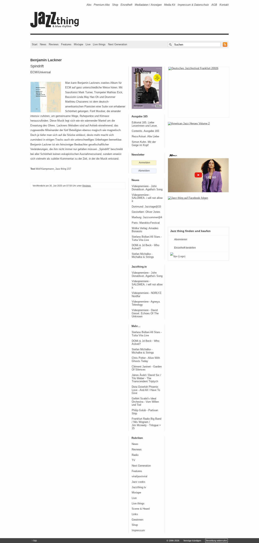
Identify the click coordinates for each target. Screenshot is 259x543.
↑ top (34, 540)
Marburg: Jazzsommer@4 (147, 217)
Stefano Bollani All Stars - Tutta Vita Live (147, 238)
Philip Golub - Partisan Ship (145, 412)
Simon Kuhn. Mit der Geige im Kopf (144, 144)
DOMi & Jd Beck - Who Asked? (145, 247)
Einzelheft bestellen (185, 247)
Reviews (54, 44)
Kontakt (224, 4)
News (43, 44)
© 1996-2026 (173, 540)
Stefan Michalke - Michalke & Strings (143, 256)
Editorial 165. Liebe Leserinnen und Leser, (144, 124)
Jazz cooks (138, 482)
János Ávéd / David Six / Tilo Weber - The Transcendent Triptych (146, 378)
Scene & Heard (141, 508)
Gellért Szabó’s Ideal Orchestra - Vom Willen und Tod (145, 401)
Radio (135, 455)
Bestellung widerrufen (216, 540)
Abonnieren (180, 239)
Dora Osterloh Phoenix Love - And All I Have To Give (146, 390)
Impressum (138, 530)
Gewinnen (137, 519)
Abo (89, 4)
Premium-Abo (102, 4)
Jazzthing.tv (139, 487)
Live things (99, 44)
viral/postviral (139, 476)
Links (135, 514)
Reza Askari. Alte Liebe (145, 136)
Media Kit (169, 4)
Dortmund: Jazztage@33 (146, 206)
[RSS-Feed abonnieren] (225, 44)
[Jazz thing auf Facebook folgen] (198, 209)
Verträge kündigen (192, 540)
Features (66, 44)
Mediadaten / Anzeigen (148, 4)
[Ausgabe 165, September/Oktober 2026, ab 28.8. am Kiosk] (147, 88)
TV (133, 460)
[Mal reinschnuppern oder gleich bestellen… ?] (198, 135)
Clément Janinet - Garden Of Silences (147, 368)
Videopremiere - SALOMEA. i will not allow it (147, 198)
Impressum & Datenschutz (193, 4)
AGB (214, 4)
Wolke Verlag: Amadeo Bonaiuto (145, 230)
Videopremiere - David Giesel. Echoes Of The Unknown (145, 313)
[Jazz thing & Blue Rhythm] (56, 26)
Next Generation (117, 44)
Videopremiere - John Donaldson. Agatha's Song (147, 188)
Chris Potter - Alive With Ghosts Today (146, 360)
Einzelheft (126, 4)
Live (88, 44)
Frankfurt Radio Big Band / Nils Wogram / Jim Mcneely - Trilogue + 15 (146, 423)
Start (34, 44)
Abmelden (144, 170)
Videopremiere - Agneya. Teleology (146, 303)
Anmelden (144, 162)
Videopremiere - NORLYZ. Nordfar (147, 295)
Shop (115, 4)
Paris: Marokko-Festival (146, 222)
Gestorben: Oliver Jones (146, 212)
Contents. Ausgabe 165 (145, 131)
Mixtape (78, 44)
